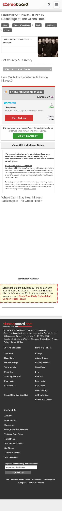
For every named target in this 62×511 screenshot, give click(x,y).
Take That (8, 353)
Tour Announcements (14, 443)
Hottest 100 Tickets (43, 400)
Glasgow (22, 483)
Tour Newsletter (11, 457)
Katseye (38, 353)
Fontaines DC (10, 386)
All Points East (41, 395)
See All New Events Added (16, 395)
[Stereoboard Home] (15, 6)
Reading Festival (42, 363)
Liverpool (39, 483)
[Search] (49, 5)
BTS (37, 372)
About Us (8, 416)
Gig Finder (9, 448)
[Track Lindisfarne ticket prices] (5, 92)
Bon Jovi (39, 376)
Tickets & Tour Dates (22, 25)
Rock (38, 25)
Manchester (37, 480)
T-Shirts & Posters (12, 453)
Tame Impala (10, 367)
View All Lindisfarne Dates (28, 145)
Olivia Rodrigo (41, 390)
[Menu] (56, 5)
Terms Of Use (17, 342)
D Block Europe (11, 363)
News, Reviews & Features (16, 430)
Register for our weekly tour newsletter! (21, 464)
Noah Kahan (9, 358)
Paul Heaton (9, 381)
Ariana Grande (41, 358)
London (26, 480)
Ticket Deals (9, 439)
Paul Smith (40, 386)
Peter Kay (8, 372)
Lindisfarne (51, 25)
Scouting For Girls (12, 376)
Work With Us (10, 420)
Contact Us (9, 425)
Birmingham (49, 480)
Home (5, 25)
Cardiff (31, 483)
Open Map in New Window (28, 279)
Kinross (7, 30)
